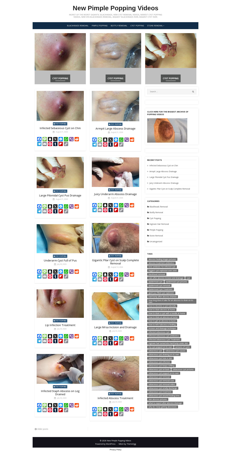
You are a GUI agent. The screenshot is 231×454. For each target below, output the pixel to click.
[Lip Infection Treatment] (60, 303)
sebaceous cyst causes (175, 350)
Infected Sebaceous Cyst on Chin (60, 128)
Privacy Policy (115, 450)
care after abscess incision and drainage (166, 278)
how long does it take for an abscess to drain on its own (171, 301)
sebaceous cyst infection (159, 362)
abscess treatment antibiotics (161, 263)
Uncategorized (156, 241)
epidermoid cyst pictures (176, 281)
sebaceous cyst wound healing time (164, 395)
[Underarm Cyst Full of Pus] (60, 238)
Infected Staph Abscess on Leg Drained (60, 392)
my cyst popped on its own (160, 347)
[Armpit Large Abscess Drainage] (115, 106)
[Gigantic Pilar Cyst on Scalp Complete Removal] (115, 238)
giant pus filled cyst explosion (161, 293)
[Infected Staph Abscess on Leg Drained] (60, 369)
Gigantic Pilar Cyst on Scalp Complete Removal (115, 261)
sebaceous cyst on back (159, 369)
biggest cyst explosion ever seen (163, 270)
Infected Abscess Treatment (115, 398)
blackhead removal (157, 274)
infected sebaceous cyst (159, 332)
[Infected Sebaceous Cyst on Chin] (60, 106)
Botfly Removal (119, 25)
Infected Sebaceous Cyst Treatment (164, 339)
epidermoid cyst (155, 281)
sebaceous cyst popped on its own (164, 373)
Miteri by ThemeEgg (127, 444)
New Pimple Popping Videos (115, 8)
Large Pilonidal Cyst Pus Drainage (60, 195)
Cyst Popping (137, 25)
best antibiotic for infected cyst (162, 266)
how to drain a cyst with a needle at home (167, 313)
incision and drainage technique (162, 328)
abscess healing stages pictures (162, 259)
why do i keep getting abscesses (163, 407)
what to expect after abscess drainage (165, 403)
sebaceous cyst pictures (183, 369)
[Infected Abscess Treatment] (115, 373)
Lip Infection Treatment (60, 325)
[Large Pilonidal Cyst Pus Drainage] (60, 172)
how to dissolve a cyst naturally (162, 306)
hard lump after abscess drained (162, 296)
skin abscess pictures (158, 399)
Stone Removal (155, 25)
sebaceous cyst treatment (160, 392)
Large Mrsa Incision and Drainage (115, 327)
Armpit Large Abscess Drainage (115, 128)
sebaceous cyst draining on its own (164, 354)
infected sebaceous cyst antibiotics (164, 335)
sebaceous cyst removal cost (161, 380)
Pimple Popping (99, 25)
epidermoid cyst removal (159, 285)
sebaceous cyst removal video (162, 384)
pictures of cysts (183, 347)
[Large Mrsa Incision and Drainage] (115, 306)
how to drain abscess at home (162, 309)
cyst (188, 278)
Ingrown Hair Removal (159, 224)
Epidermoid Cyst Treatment (160, 289)
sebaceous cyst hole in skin (160, 358)
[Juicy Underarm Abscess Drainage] (115, 172)
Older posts (42, 429)
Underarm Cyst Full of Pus (60, 260)
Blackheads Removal (77, 25)
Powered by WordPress (105, 444)
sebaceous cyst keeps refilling (161, 365)
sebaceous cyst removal (159, 377)
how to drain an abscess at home (163, 317)
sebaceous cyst (155, 350)
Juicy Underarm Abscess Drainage (115, 194)
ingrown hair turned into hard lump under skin (168, 343)
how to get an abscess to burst (162, 321)
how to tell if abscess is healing (162, 324)
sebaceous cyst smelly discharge (163, 388)
